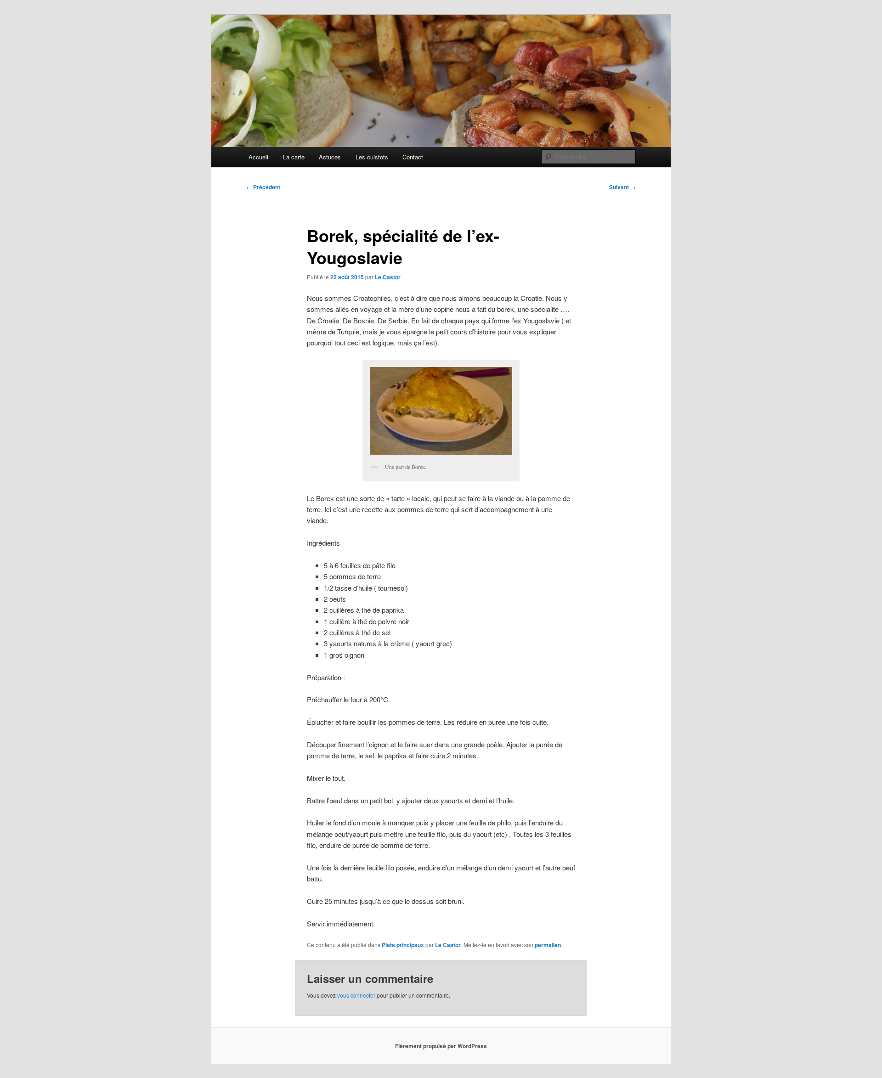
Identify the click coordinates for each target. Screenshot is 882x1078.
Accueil (258, 156)
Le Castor (388, 277)
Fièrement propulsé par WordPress (441, 1046)
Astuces (330, 156)
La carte (294, 156)
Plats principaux (403, 945)
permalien (548, 945)
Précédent (263, 187)
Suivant (622, 187)
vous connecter (356, 995)
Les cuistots (372, 156)
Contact (412, 156)
